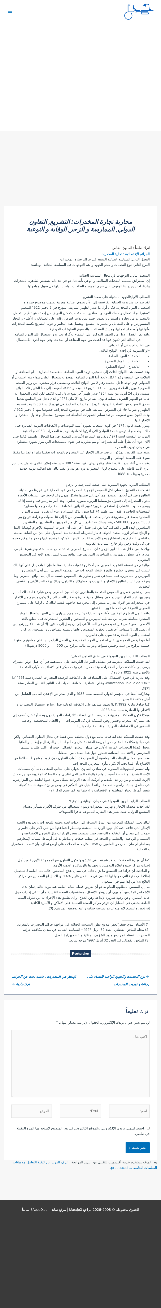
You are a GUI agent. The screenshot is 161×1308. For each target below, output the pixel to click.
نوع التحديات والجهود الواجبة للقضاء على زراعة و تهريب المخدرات (118, 977)
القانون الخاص (122, 248)
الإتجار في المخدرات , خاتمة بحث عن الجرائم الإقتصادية (44, 977)
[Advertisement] (80, 175)
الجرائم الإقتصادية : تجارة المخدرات (125, 254)
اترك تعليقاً (142, 248)
